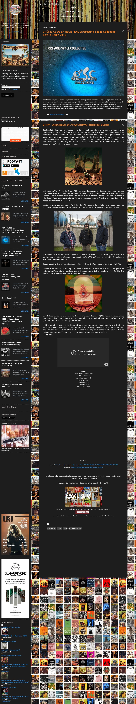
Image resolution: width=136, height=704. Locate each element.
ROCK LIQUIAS (52, 4)
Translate (15, 89)
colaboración (51, 528)
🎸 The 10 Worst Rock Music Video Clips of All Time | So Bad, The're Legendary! (14, 665)
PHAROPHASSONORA (8, 641)
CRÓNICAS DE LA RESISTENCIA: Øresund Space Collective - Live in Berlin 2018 (13, 230)
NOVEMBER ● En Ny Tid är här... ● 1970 (14, 636)
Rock (65, 528)
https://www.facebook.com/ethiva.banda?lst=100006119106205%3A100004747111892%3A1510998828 (86, 465)
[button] (123, 31)
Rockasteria (5, 671)
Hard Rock (70, 12)
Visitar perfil (15, 31)
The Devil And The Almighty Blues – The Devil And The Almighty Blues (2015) (12, 253)
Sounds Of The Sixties (8, 687)
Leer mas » (25, 201)
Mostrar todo (6, 702)
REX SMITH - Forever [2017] (10, 650)
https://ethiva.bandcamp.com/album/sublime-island (87, 467)
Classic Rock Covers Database (11, 655)
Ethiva (59, 528)
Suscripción (15, 140)
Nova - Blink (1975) (8, 298)
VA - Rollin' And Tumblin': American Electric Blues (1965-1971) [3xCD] (15, 697)
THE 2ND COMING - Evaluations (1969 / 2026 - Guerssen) (11, 277)
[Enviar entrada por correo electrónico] (67, 115)
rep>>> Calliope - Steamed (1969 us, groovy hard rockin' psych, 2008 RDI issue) (15, 681)
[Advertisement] (83, 592)
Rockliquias (15, 19)
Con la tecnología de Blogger (84, 659)
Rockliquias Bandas (75, 528)
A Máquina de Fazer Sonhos (10, 627)
